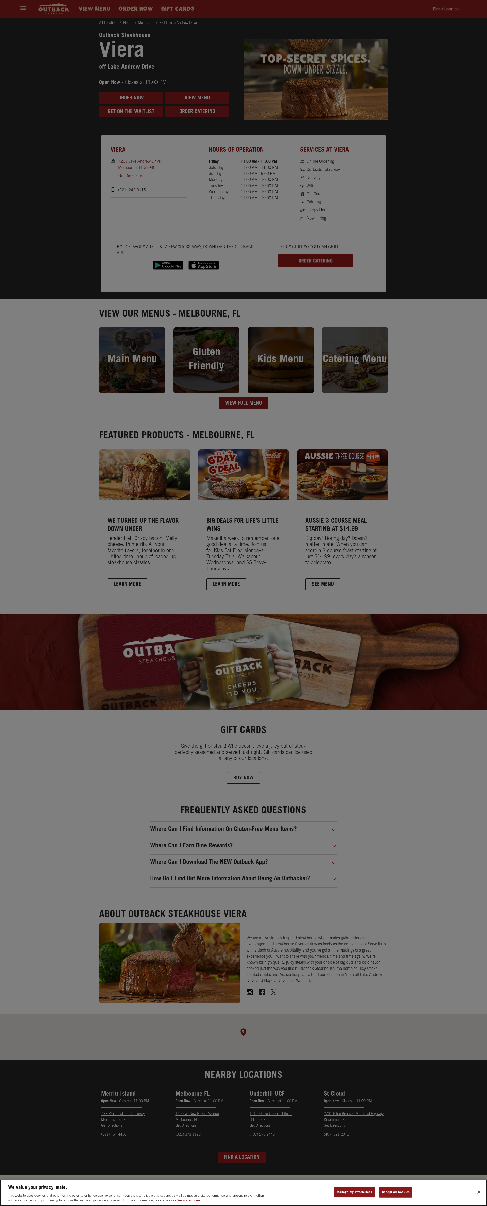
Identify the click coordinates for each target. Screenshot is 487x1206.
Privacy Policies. (189, 1200)
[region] (243, 1193)
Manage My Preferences (354, 1192)
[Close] (478, 1192)
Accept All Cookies (396, 1192)
